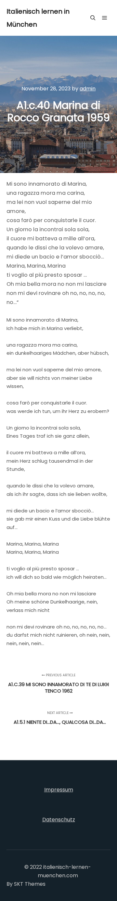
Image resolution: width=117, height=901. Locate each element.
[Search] (93, 18)
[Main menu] (104, 18)
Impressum (58, 789)
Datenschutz (58, 819)
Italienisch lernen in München (38, 18)
